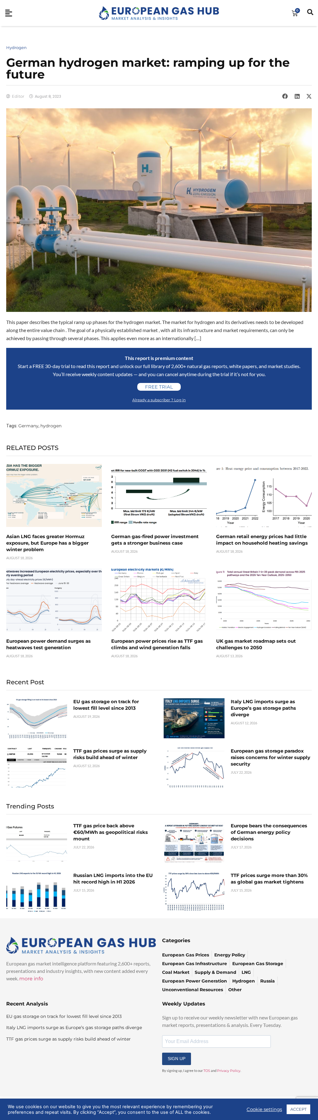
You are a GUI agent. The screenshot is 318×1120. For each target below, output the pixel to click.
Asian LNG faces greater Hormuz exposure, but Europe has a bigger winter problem (47, 542)
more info (31, 979)
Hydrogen (16, 47)
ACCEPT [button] (298, 1109)
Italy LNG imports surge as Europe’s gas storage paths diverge (263, 708)
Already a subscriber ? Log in (159, 400)
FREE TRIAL (159, 387)
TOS (206, 1070)
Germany (28, 426)
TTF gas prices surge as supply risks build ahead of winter (68, 1039)
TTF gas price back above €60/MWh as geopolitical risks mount (110, 832)
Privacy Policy (228, 1070)
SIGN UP (176, 1058)
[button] (285, 96)
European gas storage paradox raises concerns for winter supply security (270, 757)
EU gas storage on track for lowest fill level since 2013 (64, 1016)
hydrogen (50, 426)
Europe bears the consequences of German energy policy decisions (269, 832)
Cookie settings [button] (264, 1109)
